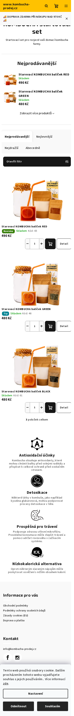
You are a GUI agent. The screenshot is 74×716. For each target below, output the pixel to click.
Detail (64, 244)
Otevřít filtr (14, 162)
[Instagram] (17, 657)
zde (5, 683)
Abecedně (33, 148)
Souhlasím (52, 706)
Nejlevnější (44, 136)
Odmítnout (18, 706)
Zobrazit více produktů (36, 113)
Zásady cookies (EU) (15, 616)
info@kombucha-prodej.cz (19, 649)
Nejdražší (12, 148)
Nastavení (35, 693)
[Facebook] (7, 657)
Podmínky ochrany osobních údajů (24, 611)
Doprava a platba (13, 621)
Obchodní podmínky (15, 606)
